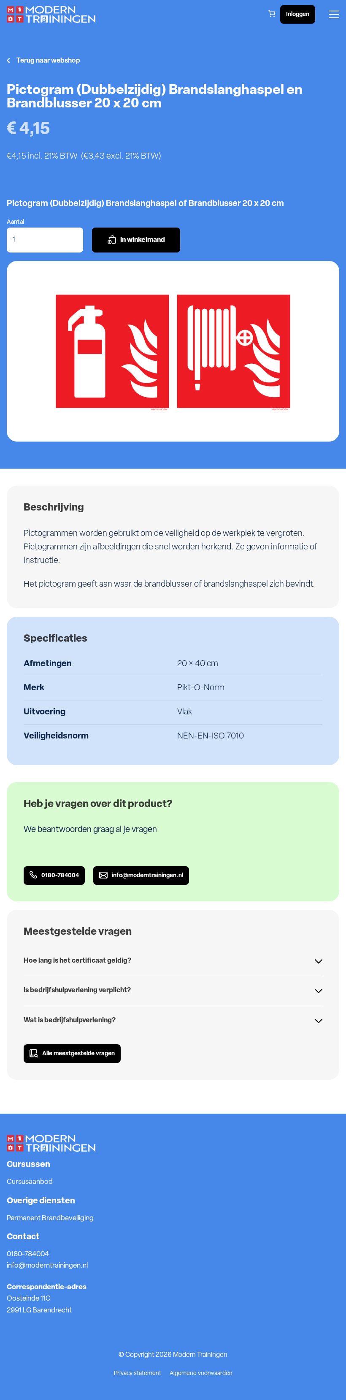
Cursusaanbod (30, 1182)
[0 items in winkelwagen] (272, 13)
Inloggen (297, 14)
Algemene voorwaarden (201, 1373)
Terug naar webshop (48, 61)
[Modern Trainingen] (51, 14)
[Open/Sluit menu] (334, 14)
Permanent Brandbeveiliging (50, 1218)
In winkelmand (142, 240)
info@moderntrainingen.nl (47, 1265)
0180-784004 (28, 1254)
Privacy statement (137, 1373)
